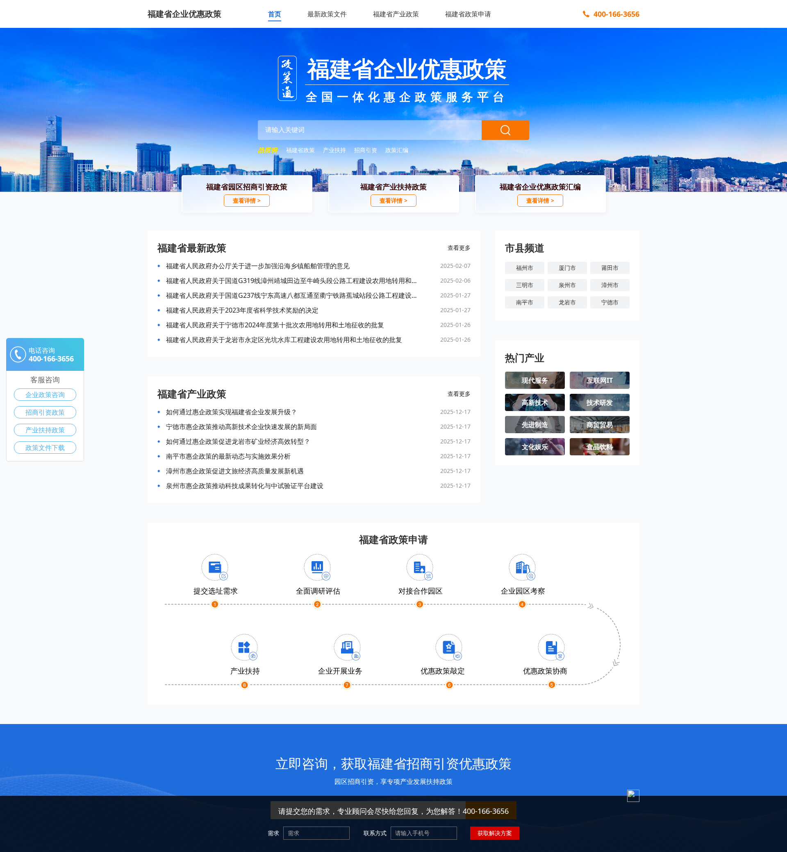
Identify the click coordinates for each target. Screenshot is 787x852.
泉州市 (567, 285)
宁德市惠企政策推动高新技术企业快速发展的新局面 (241, 426)
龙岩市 (567, 302)
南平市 (524, 302)
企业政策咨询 (45, 394)
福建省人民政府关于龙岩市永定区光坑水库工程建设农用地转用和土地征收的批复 (284, 339)
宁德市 (610, 302)
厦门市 (567, 268)
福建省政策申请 (468, 13)
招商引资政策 (45, 412)
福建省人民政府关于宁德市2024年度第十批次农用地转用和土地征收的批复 (275, 324)
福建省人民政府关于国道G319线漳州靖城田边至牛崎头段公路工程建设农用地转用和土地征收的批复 (294, 280)
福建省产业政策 (396, 13)
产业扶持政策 (45, 429)
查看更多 (459, 247)
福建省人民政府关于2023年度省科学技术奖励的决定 (242, 310)
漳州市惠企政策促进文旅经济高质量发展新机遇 (235, 470)
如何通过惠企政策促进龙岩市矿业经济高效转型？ (238, 441)
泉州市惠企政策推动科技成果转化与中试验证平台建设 (244, 485)
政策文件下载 (45, 447)
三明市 (524, 285)
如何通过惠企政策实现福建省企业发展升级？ (231, 411)
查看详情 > (247, 200)
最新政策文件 (327, 13)
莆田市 (610, 268)
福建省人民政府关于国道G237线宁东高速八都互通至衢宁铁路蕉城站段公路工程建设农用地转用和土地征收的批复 (294, 295)
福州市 (524, 268)
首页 (274, 13)
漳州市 (610, 285)
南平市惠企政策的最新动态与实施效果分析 (228, 456)
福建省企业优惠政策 (184, 13)
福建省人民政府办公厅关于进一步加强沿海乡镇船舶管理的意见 (258, 265)
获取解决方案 (495, 833)
